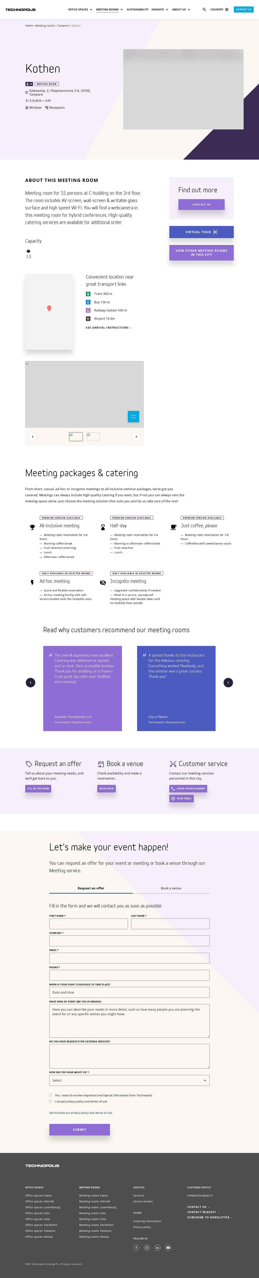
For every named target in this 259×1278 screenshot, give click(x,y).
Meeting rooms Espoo (93, 1195)
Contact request (201, 1212)
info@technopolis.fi (200, 1195)
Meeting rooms (45, 25)
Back (32, 436)
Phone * (54, 967)
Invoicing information (147, 1221)
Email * (54, 950)
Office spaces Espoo (38, 1195)
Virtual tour (198, 232)
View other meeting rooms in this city (202, 253)
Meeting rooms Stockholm (96, 1225)
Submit (79, 1129)
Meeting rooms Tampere (95, 1231)
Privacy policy (142, 1227)
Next (136, 436)
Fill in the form (38, 788)
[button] (49, 308)
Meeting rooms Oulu (92, 1219)
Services (138, 1195)
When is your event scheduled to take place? (80, 984)
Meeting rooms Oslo (92, 1213)
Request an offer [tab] (91, 888)
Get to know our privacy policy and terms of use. (81, 1113)
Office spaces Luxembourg (42, 1207)
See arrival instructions (107, 327)
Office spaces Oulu (37, 1219)
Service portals (143, 1201)
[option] (84, 394)
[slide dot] (76, 436)
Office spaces (34, 1187)
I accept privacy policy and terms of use (81, 1101)
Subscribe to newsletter (208, 1217)
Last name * (139, 915)
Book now (107, 788)
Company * (56, 933)
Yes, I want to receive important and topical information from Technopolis (103, 1095)
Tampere (63, 25)
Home (29, 25)
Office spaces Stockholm (41, 1225)
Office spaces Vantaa (39, 1236)
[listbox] (84, 394)
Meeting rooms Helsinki (94, 1201)
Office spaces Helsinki (39, 1201)
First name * (57, 915)
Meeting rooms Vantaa (94, 1236)
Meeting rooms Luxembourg (97, 1207)
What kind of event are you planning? (75, 1001)
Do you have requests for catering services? (79, 1041)
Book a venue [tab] (171, 888)
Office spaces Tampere (40, 1231)
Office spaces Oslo (37, 1213)
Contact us (243, 9)
